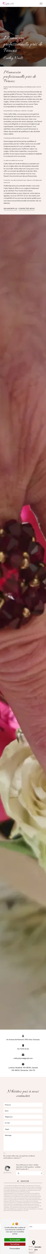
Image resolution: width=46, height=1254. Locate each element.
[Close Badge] (34, 1247)
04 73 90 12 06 (23, 1049)
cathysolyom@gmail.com (23, 1058)
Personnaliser (15, 1248)
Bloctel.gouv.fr (33, 1209)
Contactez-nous (26, 208)
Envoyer (25, 1181)
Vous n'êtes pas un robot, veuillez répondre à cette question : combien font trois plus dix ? (28, 1167)
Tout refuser (15, 1244)
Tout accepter (14, 1240)
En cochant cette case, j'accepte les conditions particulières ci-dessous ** (19, 1157)
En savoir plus (10, 208)
